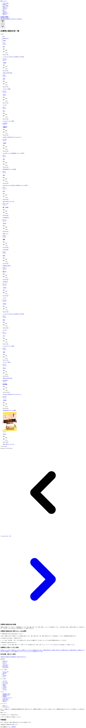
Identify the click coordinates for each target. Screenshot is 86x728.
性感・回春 (5, 666)
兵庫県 (4, 40)
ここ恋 (4, 297)
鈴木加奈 (5, 384)
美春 (4, 239)
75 (9, 536)
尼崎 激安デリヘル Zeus (8, 201)
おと (4, 46)
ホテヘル (5, 663)
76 (10, 536)
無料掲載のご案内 (6, 693)
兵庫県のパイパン (38, 651)
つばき (4, 143)
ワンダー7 (5, 105)
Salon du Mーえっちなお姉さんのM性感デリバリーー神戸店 (15, 185)
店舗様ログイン (6, 695)
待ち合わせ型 (5, 667)
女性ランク (5, 6)
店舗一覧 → (20, 18)
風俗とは (5, 14)
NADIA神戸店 (6, 217)
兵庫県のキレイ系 (16, 650)
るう (4, 159)
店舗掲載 (6, 16)
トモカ (4, 287)
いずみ (4, 400)
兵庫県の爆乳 (73, 650)
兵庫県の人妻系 (56, 650)
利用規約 (5, 696)
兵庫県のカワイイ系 (5, 650)
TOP (4, 36)
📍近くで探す (6, 3)
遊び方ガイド (5, 13)
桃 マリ (4, 271)
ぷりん (4, 223)
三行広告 (5, 11)
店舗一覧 (5, 4)
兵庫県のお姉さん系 (37, 650)
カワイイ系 (5, 682)
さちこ (4, 368)
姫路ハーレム (5, 233)
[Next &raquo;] (43, 621)
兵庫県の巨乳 (65, 650)
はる (4, 255)
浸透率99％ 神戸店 (7, 265)
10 (7, 536)
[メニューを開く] (8, 17)
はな (4, 319)
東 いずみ (5, 207)
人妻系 (4, 685)
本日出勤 (6, 18)
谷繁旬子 (5, 127)
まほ (4, 352)
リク (4, 336)
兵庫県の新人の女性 (15, 656)
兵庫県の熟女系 (47, 650)
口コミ (16, 18)
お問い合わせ (5, 698)
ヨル (4, 175)
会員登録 (2, 16)
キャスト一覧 (5, 671)
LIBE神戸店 (5, 281)
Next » (6, 446)
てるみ (4, 62)
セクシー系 (5, 683)
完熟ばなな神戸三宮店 (7, 72)
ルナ (4, 191)
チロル (4, 303)
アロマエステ (5, 664)
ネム (4, 111)
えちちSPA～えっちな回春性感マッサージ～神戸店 (13, 153)
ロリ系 (4, 688)
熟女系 (4, 684)
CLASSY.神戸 (5, 249)
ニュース (5, 9)
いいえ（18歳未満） (12, 726)
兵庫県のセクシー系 (27, 650)
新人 (9, 18)
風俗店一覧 (5, 661)
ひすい (4, 94)
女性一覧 (2, 18)
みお (4, 78)
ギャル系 (5, 689)
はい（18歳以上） (4, 726)
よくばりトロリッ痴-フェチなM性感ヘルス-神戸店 (13, 56)
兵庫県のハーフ (9, 651)
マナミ (4, 434)
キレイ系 (5, 681)
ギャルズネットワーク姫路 (8, 121)
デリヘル (5, 662)
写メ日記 (13, 18)
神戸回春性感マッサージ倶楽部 (9, 169)
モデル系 (5, 687)
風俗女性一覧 (5, 38)
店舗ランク (5, 8)
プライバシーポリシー (7, 697)
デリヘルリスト (6, 706)
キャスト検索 (5, 5)
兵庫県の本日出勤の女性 (5, 656)
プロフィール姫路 (6, 88)
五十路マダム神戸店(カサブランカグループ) (12, 137)
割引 (4, 10)
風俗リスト (5, 705)
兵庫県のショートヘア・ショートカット (23, 651)
